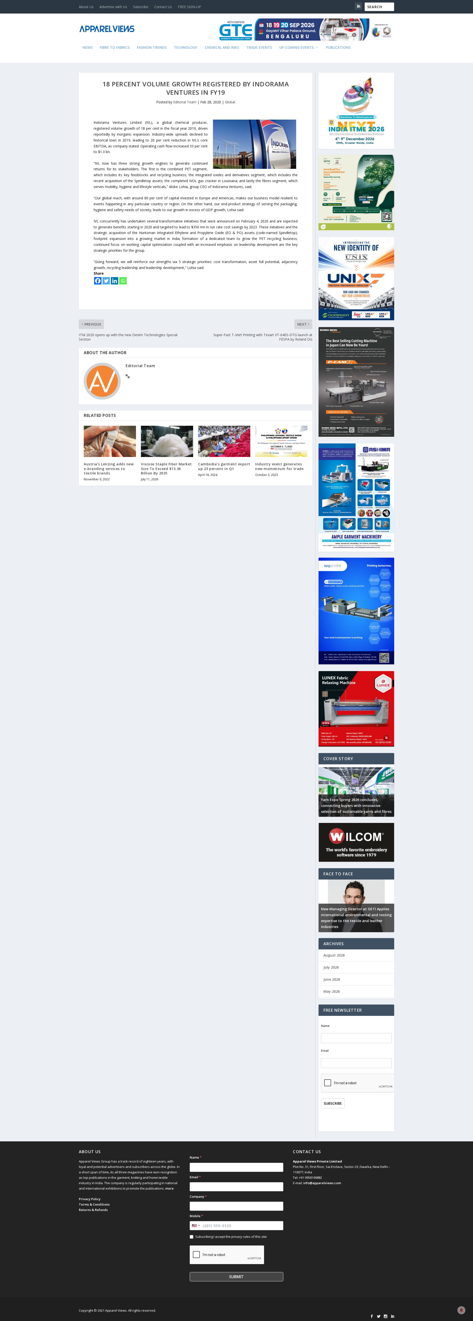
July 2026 (331, 967)
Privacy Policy (90, 1199)
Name (325, 1026)
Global (230, 102)
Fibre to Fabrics (115, 48)
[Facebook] (97, 280)
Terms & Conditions (94, 1204)
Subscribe (140, 6)
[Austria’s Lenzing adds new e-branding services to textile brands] (110, 441)
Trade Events (259, 48)
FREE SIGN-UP (189, 6)
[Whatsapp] (123, 280)
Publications (338, 48)
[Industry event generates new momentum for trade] (281, 441)
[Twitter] (106, 280)
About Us (86, 6)
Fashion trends (152, 48)
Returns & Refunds (93, 1210)
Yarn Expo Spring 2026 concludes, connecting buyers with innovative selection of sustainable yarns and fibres (356, 805)
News (87, 48)
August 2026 (334, 955)
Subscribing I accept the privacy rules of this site (231, 1236)
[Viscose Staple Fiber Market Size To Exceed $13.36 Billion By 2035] (167, 441)
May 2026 (331, 991)
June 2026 (331, 979)
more (169, 1188)
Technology (185, 48)
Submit (236, 1276)
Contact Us (163, 6)
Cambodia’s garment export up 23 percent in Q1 (224, 466)
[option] (356, 790)
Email (325, 1051)
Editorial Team (184, 102)
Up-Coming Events (296, 48)
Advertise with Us (113, 6)
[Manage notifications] (461, 1310)
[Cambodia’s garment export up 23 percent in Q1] (224, 441)
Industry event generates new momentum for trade (279, 466)
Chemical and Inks (222, 48)
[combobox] (195, 1225)
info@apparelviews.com (322, 1183)
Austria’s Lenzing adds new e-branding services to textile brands (109, 468)
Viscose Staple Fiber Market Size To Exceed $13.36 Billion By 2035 (166, 468)
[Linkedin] (114, 280)
